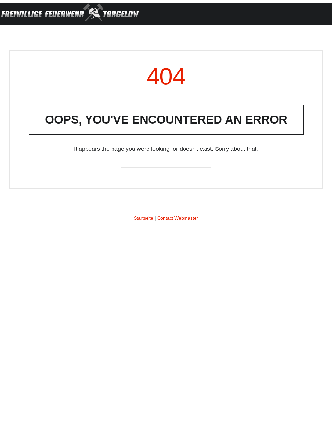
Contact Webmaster (177, 218)
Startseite (143, 218)
